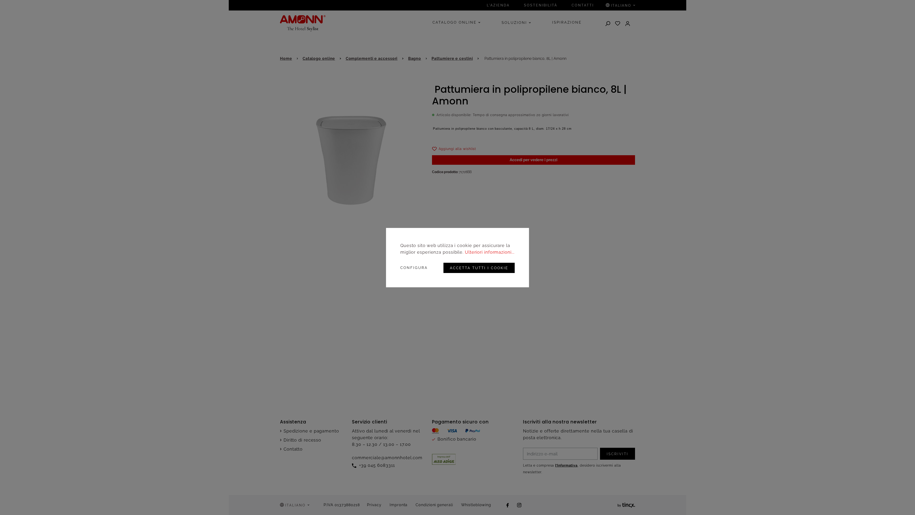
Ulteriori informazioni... (489, 252)
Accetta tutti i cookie (479, 268)
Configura (414, 268)
